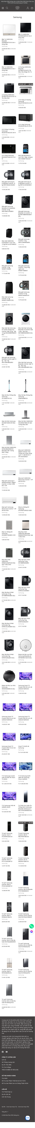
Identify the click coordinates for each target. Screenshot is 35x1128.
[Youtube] (7, 1051)
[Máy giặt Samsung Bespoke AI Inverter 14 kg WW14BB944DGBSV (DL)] (25, 202)
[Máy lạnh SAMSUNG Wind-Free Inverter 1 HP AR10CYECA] (25, 471)
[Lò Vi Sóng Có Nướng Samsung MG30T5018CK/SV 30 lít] (9, 120)
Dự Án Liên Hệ (6, 1094)
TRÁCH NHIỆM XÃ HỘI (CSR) (10, 1070)
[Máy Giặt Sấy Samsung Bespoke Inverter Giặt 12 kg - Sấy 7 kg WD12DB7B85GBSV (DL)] (25, 353)
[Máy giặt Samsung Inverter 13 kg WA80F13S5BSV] (9, 259)
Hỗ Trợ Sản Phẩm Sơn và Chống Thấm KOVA (15, 1083)
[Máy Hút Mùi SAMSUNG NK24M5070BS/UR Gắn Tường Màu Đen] (25, 414)
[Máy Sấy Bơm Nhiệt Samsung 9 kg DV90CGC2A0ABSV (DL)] (9, 614)
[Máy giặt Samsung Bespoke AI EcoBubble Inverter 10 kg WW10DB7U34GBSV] (9, 200)
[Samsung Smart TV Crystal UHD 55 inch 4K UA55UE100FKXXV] (9, 707)
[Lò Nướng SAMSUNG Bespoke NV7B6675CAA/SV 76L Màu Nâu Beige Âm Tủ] (25, 60)
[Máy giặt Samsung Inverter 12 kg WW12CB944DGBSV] (25, 232)
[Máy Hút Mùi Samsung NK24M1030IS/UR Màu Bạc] (9, 414)
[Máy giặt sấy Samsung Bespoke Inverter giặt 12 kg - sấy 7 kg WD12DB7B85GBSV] (9, 351)
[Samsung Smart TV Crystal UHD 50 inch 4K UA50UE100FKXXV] (25, 676)
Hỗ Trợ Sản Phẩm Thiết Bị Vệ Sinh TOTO (14, 1081)
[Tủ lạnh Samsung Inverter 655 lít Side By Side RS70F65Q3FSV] (25, 963)
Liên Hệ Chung (6, 1097)
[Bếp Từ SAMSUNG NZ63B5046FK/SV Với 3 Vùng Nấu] (25, 27)
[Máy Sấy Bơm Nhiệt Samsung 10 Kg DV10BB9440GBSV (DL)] (9, 583)
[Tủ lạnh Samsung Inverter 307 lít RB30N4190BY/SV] (25, 851)
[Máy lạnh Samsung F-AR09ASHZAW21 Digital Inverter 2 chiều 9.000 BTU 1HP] (9, 472)
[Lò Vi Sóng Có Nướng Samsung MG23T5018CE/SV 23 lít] (25, 90)
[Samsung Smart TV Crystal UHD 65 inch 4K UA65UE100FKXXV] (25, 707)
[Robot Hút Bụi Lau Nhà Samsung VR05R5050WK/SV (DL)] (9, 676)
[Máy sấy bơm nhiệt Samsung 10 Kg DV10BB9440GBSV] (25, 553)
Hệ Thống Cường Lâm (8, 1062)
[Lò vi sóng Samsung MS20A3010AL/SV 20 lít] (25, 118)
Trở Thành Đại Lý (7, 1092)
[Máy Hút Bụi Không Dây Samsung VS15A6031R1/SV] (9, 386)
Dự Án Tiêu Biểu (6, 1065)
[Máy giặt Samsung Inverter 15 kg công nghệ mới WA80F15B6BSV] (25, 259)
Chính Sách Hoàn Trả (11, 1106)
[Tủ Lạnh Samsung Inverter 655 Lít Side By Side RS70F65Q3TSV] (9, 990)
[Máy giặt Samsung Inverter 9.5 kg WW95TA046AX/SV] (25, 285)
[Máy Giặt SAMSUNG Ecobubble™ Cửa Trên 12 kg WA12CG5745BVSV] (9, 233)
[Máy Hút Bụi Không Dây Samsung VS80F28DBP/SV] (25, 386)
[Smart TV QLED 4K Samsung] (25, 737)
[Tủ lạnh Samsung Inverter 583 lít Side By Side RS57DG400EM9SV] (9, 932)
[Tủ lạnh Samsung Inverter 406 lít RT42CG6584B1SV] (9, 876)
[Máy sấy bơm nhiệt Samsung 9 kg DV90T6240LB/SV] (25, 612)
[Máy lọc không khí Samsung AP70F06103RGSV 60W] (25, 500)
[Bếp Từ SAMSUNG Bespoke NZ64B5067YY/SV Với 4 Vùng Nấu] (9, 30)
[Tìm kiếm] (7, 8)
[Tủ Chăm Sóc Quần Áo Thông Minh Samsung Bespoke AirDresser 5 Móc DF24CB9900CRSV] (25, 796)
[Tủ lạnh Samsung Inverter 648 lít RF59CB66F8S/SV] (9, 963)
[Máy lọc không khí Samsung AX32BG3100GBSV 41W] (9, 525)
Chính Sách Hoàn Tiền (23, 1106)
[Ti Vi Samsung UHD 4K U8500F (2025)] (9, 796)
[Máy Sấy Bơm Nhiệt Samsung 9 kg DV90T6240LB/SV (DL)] (9, 645)
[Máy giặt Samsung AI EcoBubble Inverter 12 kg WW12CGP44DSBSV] (25, 175)
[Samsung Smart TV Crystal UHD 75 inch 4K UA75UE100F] (9, 737)
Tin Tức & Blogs (6, 1067)
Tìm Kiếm (4, 1078)
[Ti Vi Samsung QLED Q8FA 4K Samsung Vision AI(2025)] (25, 766)
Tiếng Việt (4, 1111)
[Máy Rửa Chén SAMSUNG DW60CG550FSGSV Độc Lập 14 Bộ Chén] (9, 553)
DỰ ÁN (3, 1106)
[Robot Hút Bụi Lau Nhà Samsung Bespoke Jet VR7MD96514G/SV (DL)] (25, 645)
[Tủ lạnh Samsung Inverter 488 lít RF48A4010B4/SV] (9, 907)
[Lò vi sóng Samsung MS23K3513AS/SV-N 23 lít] (9, 149)
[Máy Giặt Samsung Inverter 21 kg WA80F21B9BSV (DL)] (9, 287)
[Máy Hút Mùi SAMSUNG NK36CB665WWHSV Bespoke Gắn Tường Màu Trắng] (9, 441)
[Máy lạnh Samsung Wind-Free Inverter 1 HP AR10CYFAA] (9, 500)
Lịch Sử (4, 1060)
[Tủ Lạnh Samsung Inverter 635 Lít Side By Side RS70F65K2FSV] (25, 934)
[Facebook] (3, 1051)
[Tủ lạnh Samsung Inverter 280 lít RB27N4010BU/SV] (25, 826)
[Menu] (3, 8)
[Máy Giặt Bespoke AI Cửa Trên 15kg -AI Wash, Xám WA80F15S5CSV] (25, 149)
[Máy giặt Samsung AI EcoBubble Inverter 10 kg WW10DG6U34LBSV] (9, 175)
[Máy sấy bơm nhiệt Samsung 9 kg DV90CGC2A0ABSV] (25, 581)
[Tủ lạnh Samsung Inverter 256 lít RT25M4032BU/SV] (9, 826)
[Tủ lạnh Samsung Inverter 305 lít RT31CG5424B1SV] (9, 851)
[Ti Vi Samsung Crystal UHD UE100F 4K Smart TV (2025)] (9, 766)
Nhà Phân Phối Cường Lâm (12, 1115)
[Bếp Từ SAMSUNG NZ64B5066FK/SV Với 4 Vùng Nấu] (9, 60)
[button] (31, 931)
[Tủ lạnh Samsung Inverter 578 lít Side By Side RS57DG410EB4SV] (25, 907)
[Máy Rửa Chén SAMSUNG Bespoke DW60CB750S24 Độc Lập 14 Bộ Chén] (25, 525)
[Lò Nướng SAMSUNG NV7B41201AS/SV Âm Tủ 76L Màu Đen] (9, 88)
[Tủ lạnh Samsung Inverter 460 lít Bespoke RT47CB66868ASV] (25, 878)
